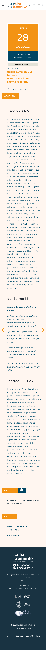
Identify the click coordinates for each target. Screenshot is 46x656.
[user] (43, 5)
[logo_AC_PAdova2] (23, 611)
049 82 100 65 (24, 586)
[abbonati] (34, 5)
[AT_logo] (18, 3)
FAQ (38, 636)
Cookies (19, 636)
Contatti (29, 636)
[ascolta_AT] (29, 5)
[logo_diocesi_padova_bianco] (23, 602)
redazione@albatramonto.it (26, 588)
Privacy (9, 636)
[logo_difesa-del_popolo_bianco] (23, 595)
